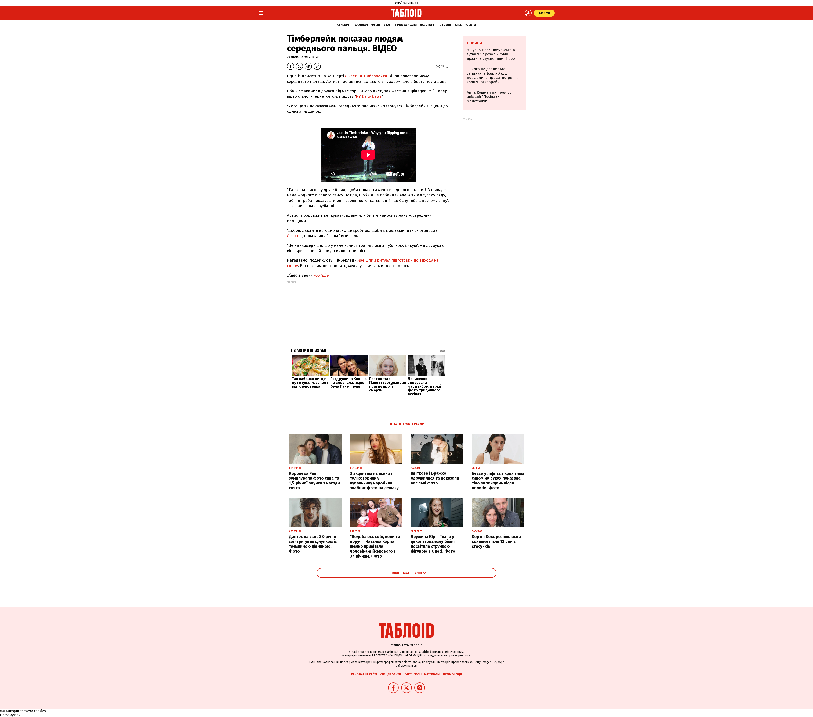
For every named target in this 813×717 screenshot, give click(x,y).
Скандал (361, 25)
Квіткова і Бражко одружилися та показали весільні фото (435, 478)
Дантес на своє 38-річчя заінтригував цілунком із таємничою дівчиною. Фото (313, 543)
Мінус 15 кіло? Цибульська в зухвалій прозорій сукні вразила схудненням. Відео (491, 54)
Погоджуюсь (10, 715)
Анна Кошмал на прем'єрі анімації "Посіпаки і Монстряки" (489, 96)
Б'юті (387, 25)
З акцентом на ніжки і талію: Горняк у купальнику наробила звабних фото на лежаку (374, 480)
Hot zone (444, 25)
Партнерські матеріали (422, 674)
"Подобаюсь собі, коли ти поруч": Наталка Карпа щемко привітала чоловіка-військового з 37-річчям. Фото (375, 546)
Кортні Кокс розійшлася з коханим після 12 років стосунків (496, 541)
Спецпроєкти (465, 25)
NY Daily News (369, 96)
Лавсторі (427, 25)
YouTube (320, 275)
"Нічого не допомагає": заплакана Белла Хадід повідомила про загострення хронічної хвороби (493, 75)
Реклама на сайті (364, 674)
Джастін (294, 235)
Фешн (375, 25)
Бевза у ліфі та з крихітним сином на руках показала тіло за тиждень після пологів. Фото (498, 480)
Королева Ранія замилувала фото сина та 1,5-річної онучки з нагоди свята (314, 480)
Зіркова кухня (406, 25)
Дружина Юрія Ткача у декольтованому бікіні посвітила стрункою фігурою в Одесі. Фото (433, 543)
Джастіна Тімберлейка (366, 76)
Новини (474, 43)
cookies (40, 711)
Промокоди (452, 674)
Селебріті (344, 25)
